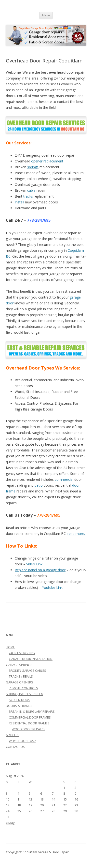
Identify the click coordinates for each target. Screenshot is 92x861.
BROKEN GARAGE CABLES (27, 670)
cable (31, 190)
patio (39, 485)
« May (10, 823)
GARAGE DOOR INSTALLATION (31, 659)
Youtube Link (52, 587)
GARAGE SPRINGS (19, 664)
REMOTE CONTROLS (23, 688)
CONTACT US (15, 746)
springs (33, 167)
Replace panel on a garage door (40, 570)
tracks (28, 196)
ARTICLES (12, 735)
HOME (10, 647)
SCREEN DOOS (19, 700)
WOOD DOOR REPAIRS (28, 729)
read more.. (76, 533)
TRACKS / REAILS (21, 676)
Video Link (34, 564)
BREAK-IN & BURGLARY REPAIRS (32, 711)
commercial (64, 479)
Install (19, 202)
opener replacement (47, 161)
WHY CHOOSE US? (22, 741)
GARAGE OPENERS (19, 682)
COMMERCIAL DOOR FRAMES (30, 717)
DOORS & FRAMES (19, 705)
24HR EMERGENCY (22, 653)
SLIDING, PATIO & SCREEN (24, 694)
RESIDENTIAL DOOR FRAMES (29, 723)
